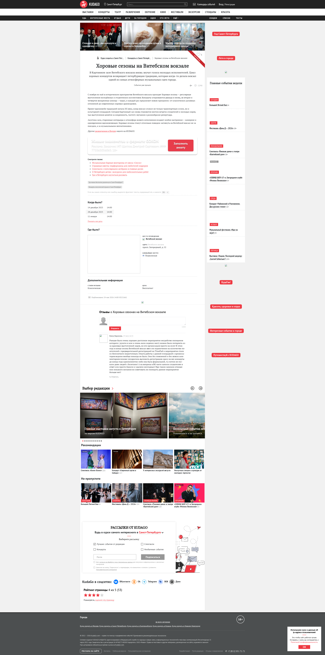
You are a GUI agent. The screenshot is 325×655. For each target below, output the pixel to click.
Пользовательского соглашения (106, 570)
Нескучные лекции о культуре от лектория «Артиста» (188, 471)
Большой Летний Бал (91, 504)
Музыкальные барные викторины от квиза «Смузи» (117, 162)
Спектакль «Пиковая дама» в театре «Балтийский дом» (158, 505)
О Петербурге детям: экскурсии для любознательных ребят (120, 172)
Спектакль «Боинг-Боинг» (93, 470)
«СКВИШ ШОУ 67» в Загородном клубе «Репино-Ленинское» (188, 505)
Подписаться (153, 557)
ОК (304, 647)
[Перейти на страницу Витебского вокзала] (144, 239)
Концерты (101, 549)
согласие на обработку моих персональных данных (116, 562)
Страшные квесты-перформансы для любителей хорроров (120, 166)
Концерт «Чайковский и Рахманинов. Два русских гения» (224, 205)
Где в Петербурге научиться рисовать (109, 175)
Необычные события (154, 549)
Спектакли (149, 544)
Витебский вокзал (154, 239)
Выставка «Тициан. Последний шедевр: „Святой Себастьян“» (225, 257)
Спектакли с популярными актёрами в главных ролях (117, 169)
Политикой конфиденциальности (304, 642)
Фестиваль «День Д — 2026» (126, 504)
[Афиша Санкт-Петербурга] (90, 4)
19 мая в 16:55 (128, 336)
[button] (192, 388)
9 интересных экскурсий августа (156, 470)
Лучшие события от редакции (111, 544)
